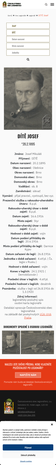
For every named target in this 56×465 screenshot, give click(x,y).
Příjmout (28, 447)
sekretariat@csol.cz (26, 411)
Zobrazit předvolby (28, 455)
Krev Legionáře (20, 16)
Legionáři (32, 16)
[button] (52, 424)
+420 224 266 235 (26, 415)
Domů (10, 16)
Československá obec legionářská (14, 4)
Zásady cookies (26, 461)
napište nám (28, 375)
